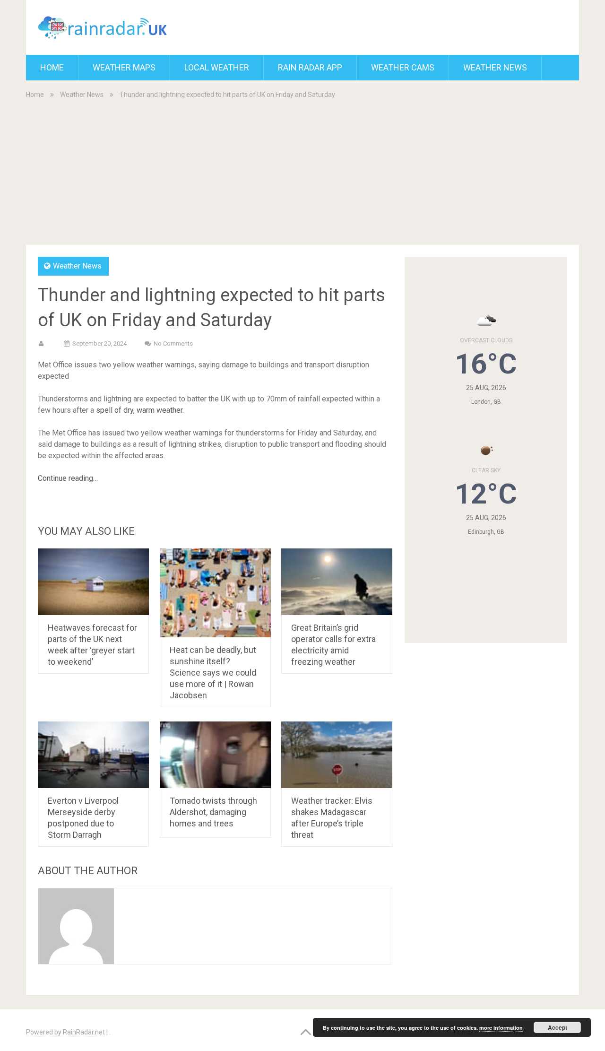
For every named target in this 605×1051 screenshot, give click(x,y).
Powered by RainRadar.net (65, 1032)
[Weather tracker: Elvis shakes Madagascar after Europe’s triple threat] (336, 754)
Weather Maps (124, 67)
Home (52, 67)
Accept (557, 1027)
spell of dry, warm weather (139, 410)
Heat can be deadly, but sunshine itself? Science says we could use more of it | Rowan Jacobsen (213, 672)
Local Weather (216, 67)
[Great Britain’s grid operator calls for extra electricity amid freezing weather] (336, 581)
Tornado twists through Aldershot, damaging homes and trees (213, 812)
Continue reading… (68, 478)
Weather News (495, 67)
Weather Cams (402, 67)
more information (501, 1027)
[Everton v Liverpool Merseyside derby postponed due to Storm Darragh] (93, 754)
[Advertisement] (302, 171)
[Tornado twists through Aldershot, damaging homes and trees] (215, 754)
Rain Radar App (310, 67)
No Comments (173, 343)
